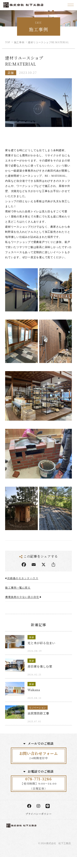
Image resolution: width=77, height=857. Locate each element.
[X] (43, 564)
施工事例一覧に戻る (18, 587)
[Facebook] (24, 564)
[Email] (33, 564)
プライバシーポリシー (38, 813)
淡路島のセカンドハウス (22, 578)
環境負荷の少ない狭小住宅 (22, 597)
